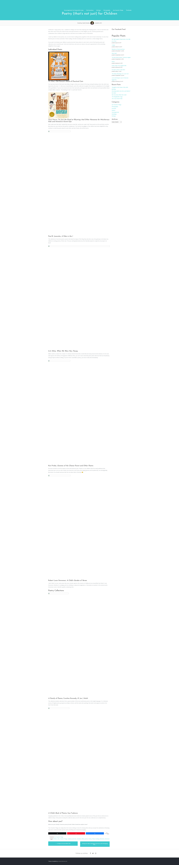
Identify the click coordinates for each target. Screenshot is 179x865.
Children (55, 839)
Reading (97, 839)
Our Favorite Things (118, 10)
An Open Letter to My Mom (118, 69)
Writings (98, 10)
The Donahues (90, 10)
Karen (113, 61)
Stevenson (107, 839)
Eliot (59, 839)
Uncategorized (115, 112)
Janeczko (74, 839)
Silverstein (102, 839)
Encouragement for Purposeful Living (73, 10)
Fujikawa (70, 839)
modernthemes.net (62, 861)
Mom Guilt (114, 53)
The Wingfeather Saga (117, 96)
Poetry (89, 839)
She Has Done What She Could (119, 94)
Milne (83, 839)
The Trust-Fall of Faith (117, 98)
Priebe (93, 839)
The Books (128, 10)
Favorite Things (63, 839)
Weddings (114, 114)
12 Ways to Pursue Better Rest (63, 843)
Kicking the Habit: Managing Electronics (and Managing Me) (95, 844)
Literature (79, 839)
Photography (106, 10)
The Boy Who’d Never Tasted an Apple (121, 57)
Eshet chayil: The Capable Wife (119, 65)
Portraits (114, 108)
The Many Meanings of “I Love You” (120, 73)
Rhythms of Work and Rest (118, 49)
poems (86, 839)
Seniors (113, 110)
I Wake (113, 45)
